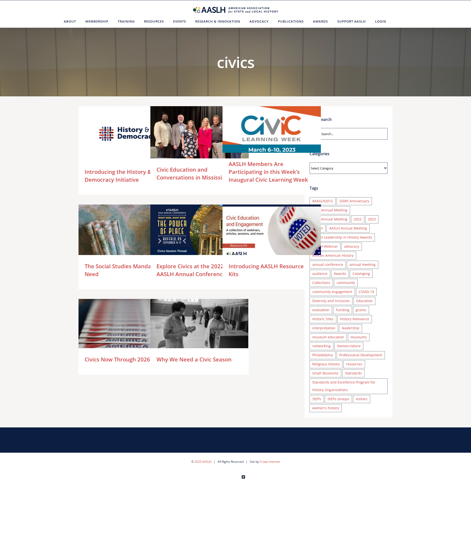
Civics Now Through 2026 (120, 331)
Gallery (134, 133)
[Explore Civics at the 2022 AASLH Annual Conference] (199, 232)
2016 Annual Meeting (329, 210)
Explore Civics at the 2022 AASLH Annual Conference (192, 232)
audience (319, 273)
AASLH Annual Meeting (348, 228)
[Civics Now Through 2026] (127, 331)
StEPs (316, 399)
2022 (358, 219)
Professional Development (360, 355)
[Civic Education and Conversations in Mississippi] (199, 132)
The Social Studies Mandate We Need (120, 237)
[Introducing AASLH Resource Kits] (271, 232)
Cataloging (361, 273)
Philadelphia (322, 355)
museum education (328, 337)
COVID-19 (366, 291)
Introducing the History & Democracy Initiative (120, 133)
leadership (350, 328)
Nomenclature (349, 346)
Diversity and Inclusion (331, 300)
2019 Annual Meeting (329, 219)
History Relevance (354, 319)
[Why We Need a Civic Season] (199, 331)
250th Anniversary (354, 201)
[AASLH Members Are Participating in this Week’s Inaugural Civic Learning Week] (271, 130)
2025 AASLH (203, 462)
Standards (353, 373)
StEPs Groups (338, 399)
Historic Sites (323, 319)
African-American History (332, 255)
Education (364, 300)
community (346, 282)
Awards (340, 273)
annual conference (327, 264)
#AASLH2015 (322, 201)
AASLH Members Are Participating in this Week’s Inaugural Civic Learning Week (264, 130)
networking (321, 346)
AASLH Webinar (325, 246)
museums (359, 337)
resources (354, 364)
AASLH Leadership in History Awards (342, 237)
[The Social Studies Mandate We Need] (127, 237)
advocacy (351, 246)
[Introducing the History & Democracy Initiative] (127, 133)
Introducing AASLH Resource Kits (264, 232)
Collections (321, 282)
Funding (342, 309)
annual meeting (363, 264)
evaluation (320, 309)
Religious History (326, 364)
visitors (361, 399)
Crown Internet (270, 462)
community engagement (332, 291)
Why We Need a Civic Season (192, 331)
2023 (372, 219)
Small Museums (325, 373)
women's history (325, 408)
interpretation (323, 328)
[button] (396, 21)
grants (361, 309)
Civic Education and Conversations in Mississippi (192, 132)
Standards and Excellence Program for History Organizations (343, 386)
